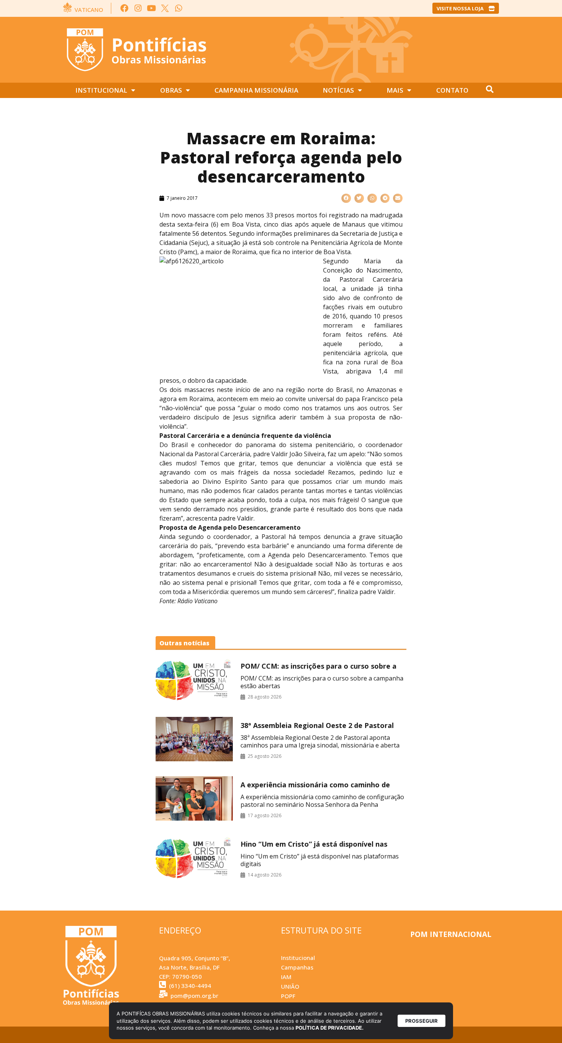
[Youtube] (151, 8)
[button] (346, 198)
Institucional (101, 90)
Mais (395, 90)
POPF (288, 996)
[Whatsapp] (178, 8)
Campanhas (297, 967)
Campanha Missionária (256, 90)
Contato (452, 90)
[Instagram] (138, 8)
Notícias (338, 90)
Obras (171, 90)
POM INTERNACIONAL (450, 934)
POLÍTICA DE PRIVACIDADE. (330, 1028)
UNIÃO (290, 986)
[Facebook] (124, 8)
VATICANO (89, 9)
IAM (286, 977)
